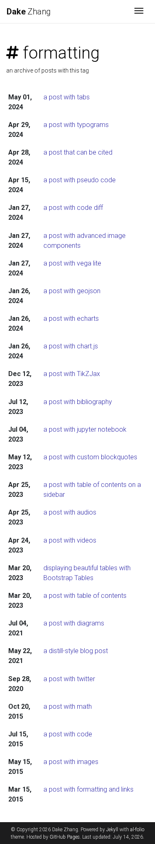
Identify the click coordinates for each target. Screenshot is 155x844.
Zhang (29, 11)
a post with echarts (71, 318)
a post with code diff (73, 208)
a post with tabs (66, 97)
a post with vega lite (72, 263)
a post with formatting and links (88, 789)
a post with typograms (76, 125)
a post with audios (69, 512)
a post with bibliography (77, 402)
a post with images (70, 762)
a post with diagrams (73, 623)
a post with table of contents (84, 595)
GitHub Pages (65, 837)
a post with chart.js (70, 346)
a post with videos (69, 540)
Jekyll (112, 829)
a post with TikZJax (71, 374)
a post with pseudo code (79, 180)
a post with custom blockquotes (90, 457)
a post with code (67, 734)
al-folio (137, 829)
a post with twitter (69, 679)
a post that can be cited (77, 152)
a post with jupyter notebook (84, 429)
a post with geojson (71, 291)
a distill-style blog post (75, 651)
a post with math (67, 706)
